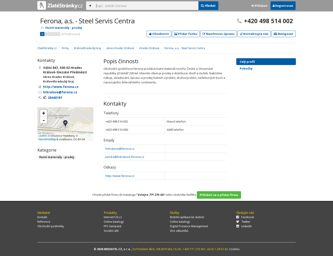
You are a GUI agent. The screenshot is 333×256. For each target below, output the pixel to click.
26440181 (55, 97)
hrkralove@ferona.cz (120, 149)
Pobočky (246, 68)
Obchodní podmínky (50, 226)
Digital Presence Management (189, 226)
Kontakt (42, 217)
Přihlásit (261, 6)
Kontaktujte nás (255, 34)
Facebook (247, 217)
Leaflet (42, 135)
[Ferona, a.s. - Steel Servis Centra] (65, 124)
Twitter (245, 222)
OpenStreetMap (47, 139)
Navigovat (285, 34)
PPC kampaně (112, 226)
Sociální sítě (111, 231)
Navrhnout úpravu (219, 34)
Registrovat (284, 6)
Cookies (234, 249)
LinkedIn (246, 226)
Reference (43, 222)
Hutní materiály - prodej (63, 28)
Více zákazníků (179, 231)
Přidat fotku (187, 34)
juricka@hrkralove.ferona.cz (124, 157)
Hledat (210, 5)
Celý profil (247, 62)
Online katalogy (114, 222)
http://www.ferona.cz (119, 176)
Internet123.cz (113, 217)
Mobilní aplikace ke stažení (187, 217)
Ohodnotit (160, 34)
